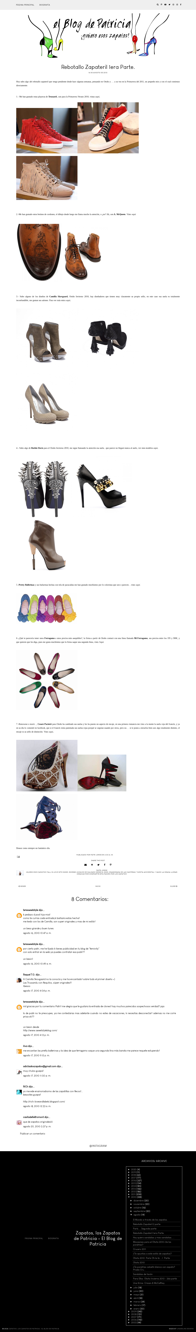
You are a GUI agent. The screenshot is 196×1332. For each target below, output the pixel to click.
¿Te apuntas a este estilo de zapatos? (152, 1253)
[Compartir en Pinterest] (111, 864)
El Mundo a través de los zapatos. (150, 1219)
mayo (137, 1294)
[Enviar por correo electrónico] (85, 864)
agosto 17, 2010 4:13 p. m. (36, 1035)
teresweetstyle (30, 910)
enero (137, 1308)
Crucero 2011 (139, 1249)
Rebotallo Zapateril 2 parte (146, 1224)
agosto (137, 1214)
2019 (133, 1172)
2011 (133, 1194)
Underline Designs (185, 1329)
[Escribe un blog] (92, 864)
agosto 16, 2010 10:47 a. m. (37, 933)
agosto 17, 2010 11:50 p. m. (37, 1075)
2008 (134, 1314)
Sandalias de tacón (143, 1274)
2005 (134, 1322)
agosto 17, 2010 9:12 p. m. (36, 1055)
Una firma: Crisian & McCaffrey (148, 1283)
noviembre (139, 1204)
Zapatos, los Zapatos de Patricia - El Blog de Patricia (98, 1238)
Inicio (98, 886)
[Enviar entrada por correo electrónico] (98, 857)
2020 (134, 1169)
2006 (134, 1319)
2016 (133, 1180)
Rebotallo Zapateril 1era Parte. (148, 1233)
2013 (133, 1188)
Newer (23, 886)
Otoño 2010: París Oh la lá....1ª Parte (151, 1258)
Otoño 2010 (139, 1262)
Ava (25, 1046)
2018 (133, 1175)
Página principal (25, 5)
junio (136, 1291)
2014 (133, 1186)
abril (136, 1298)
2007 (134, 1317)
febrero (138, 1305)
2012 (133, 1191)
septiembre (140, 1211)
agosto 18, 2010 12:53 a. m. (37, 1106)
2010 (134, 1197)
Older (173, 886)
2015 (133, 1183)
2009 (134, 1311)
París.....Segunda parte (144, 1228)
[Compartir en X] (98, 864)
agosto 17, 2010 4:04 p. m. (37, 990)
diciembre (139, 1200)
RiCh (25, 1086)
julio (136, 1287)
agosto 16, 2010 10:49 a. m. (37, 963)
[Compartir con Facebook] (104, 864)
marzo (137, 1301)
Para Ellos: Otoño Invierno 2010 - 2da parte (155, 1278)
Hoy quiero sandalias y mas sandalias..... (153, 1237)
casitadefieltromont (33, 1117)
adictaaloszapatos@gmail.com (39, 1066)
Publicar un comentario (32, 1133)
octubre (138, 1207)
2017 (133, 1177)
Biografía (45, 5)
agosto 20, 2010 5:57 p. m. (37, 1126)
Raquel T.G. (29, 974)
